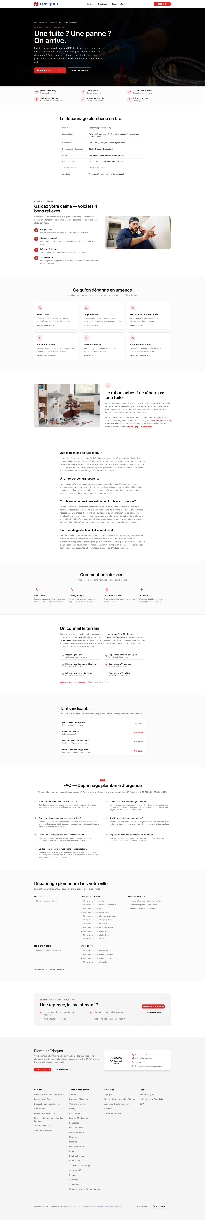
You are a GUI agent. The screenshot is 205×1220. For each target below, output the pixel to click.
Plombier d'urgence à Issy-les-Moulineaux (98, 916)
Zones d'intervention (113, 1113)
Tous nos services (42, 1125)
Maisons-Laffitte (76, 1132)
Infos (122, 4)
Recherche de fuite (44, 325)
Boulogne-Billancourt (79, 1099)
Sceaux (72, 1175)
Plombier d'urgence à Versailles (94, 962)
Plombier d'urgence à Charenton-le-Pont (144, 901)
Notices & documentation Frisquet (119, 1099)
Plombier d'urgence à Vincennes (141, 908)
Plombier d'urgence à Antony (93, 901)
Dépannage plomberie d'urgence (49, 1094)
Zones (114, 4)
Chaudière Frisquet (138, 356)
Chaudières (102, 4)
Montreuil (73, 1137)
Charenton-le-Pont (77, 1104)
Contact (108, 1108)
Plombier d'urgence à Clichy (93, 908)
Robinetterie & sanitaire (44, 1113)
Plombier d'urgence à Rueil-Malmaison (97, 931)
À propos (108, 1094)
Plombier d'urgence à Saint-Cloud (95, 935)
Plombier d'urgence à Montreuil (47, 951)
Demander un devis (79, 70)
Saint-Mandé (75, 1170)
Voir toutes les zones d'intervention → (49, 969)
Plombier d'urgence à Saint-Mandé (142, 905)
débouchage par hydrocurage (138, 426)
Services (90, 4)
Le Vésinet (74, 1123)
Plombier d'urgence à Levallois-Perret (96, 920)
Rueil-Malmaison (76, 1156)
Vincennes (74, 1184)
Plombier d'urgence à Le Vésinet (94, 951)
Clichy (72, 1108)
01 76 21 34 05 (164, 4)
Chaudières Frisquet (43, 1130)
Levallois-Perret (76, 1127)
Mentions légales (147, 1094)
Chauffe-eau (40, 1108)
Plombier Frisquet (41, 22)
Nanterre (73, 1142)
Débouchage (135, 325)
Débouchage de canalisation (47, 1104)
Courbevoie (74, 1113)
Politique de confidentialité (151, 1099)
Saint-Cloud (74, 1161)
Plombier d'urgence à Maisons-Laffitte (97, 954)
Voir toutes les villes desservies (72, 682)
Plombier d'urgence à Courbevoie (95, 912)
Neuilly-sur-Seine (77, 1146)
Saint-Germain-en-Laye (79, 1165)
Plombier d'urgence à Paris (45, 901)
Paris (71, 1151)
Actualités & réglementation (116, 1104)
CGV (142, 1104)
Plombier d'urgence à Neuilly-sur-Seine (97, 927)
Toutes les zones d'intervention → (84, 1189)
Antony (72, 1094)
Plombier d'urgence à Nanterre (94, 924)
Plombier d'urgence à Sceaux (93, 939)
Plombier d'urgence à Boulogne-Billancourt (98, 905)
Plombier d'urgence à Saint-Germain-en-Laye (99, 958)
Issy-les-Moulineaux (78, 1118)
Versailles (73, 1179)
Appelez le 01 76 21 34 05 (51, 70)
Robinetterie (89, 356)
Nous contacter (90, 325)
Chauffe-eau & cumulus (46, 356)
